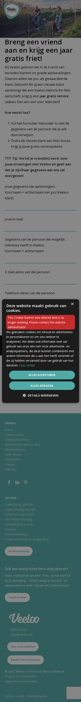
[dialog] (40, 351)
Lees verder (27, 365)
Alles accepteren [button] (42, 375)
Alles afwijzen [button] (42, 385)
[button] (40, 395)
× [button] (72, 303)
